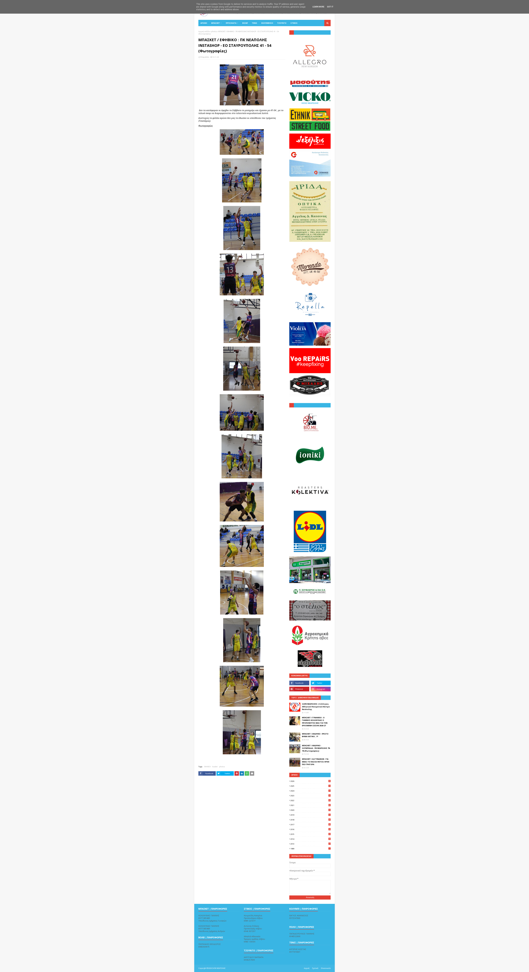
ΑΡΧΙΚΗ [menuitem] (203, 23)
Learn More (318, 7)
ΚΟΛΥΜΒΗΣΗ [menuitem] (267, 23)
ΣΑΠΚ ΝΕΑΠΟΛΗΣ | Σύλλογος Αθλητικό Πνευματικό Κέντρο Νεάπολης (316, 707)
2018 (310, 819)
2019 (310, 815)
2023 (310, 795)
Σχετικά (315, 968)
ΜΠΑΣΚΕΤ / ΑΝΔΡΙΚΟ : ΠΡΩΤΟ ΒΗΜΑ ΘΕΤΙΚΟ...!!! (315, 735)
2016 (310, 829)
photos (214, 31)
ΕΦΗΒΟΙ (207, 766)
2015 (310, 834)
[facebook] (299, 683)
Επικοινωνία (326, 968)
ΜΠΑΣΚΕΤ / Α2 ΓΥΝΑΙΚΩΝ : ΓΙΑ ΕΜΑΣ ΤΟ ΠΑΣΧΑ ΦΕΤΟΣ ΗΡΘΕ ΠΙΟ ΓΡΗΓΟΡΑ (315, 762)
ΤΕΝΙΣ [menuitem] (254, 23)
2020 (310, 810)
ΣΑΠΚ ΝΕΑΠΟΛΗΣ (219, 968)
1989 (310, 848)
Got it (330, 7)
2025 (310, 786)
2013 (310, 844)
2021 (310, 805)
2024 (310, 791)
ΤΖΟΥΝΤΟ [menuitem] (281, 23)
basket (215, 766)
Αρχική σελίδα (204, 31)
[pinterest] (299, 689)
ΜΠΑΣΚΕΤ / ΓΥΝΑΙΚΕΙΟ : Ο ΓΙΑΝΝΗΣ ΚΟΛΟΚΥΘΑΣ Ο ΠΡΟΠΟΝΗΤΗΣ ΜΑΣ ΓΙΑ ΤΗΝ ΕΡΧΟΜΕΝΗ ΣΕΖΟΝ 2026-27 (314, 721)
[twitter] (321, 683)
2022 (310, 800)
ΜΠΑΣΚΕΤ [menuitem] (215, 23)
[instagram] (321, 689)
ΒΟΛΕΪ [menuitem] (245, 23)
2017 (310, 824)
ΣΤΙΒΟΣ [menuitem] (294, 23)
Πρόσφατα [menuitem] (231, 23)
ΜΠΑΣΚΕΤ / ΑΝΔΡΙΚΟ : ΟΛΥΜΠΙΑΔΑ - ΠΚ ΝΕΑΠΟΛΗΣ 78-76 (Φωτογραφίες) (316, 748)
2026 (310, 781)
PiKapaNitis (204, 57)
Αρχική (306, 968)
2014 (310, 839)
